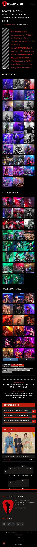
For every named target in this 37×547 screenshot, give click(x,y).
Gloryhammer (7, 372)
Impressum (18, 544)
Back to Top (17, 491)
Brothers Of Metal (24, 370)
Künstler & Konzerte (20, 368)
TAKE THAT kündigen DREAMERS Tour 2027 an (17, 456)
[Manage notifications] (4, 543)
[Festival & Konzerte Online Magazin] (10, 4)
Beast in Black (12, 370)
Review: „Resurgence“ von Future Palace (18, 420)
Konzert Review (8, 368)
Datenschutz (18, 541)
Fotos (21, 366)
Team (18, 537)
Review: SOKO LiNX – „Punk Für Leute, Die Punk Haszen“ (18, 415)
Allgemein (15, 366)
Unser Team (20, 508)
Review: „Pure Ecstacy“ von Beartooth (18, 410)
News (30, 368)
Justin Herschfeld (9, 24)
